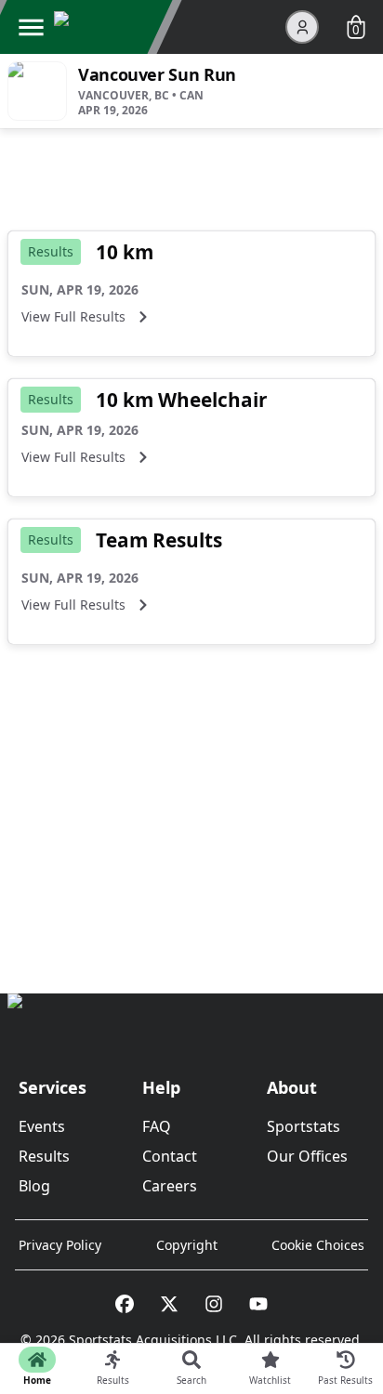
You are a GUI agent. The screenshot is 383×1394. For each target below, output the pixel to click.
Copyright (187, 1245)
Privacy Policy (60, 1245)
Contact (169, 1156)
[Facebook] (124, 1303)
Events (42, 1126)
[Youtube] (258, 1303)
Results (44, 1156)
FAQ (156, 1126)
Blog (34, 1186)
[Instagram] (213, 1303)
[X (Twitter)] (169, 1303)
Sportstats (303, 1126)
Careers (169, 1186)
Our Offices (307, 1156)
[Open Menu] (30, 27)
